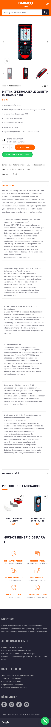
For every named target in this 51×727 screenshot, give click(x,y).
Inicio (4, 86)
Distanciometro (18, 169)
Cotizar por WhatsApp (18, 154)
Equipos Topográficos (36, 165)
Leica (28, 169)
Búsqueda (45, 12)
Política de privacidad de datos (14, 687)
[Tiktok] (19, 704)
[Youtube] (26, 704)
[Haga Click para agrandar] (7, 61)
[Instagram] (11, 704)
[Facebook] (4, 704)
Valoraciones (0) (10, 473)
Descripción (8, 185)
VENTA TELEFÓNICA (13, 594)
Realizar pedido (24, 147)
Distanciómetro (15, 86)
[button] (17, 155)
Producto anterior (42, 85)
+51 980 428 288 (11, 647)
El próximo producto (47, 85)
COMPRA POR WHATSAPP (37, 594)
